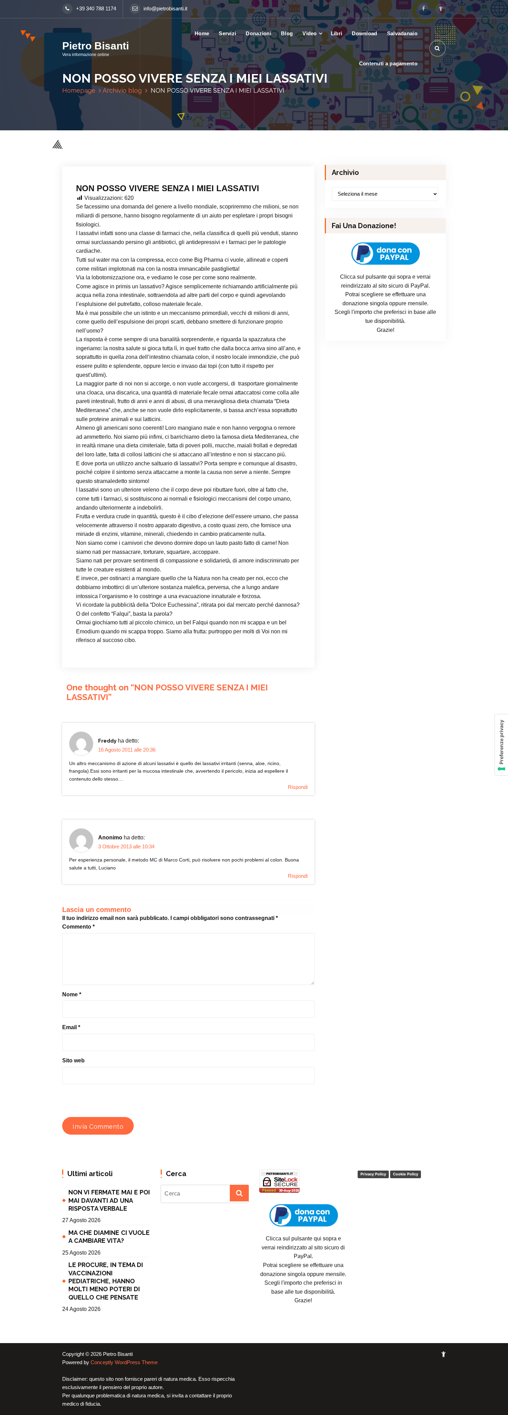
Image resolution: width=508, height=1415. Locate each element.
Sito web (73, 1060)
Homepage (78, 90)
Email (71, 1027)
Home (202, 33)
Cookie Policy (405, 1174)
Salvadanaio (402, 33)
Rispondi (298, 787)
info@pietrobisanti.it (165, 8)
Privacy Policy (373, 1174)
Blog (287, 33)
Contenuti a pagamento (388, 63)
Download (364, 33)
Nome (71, 994)
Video (309, 33)
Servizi (227, 33)
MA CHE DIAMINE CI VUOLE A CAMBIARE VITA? (109, 1236)
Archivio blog (122, 90)
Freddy (107, 741)
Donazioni (258, 33)
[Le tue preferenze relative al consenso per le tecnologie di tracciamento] (501, 744)
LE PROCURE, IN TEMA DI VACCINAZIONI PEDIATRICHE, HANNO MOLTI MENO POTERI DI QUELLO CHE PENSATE (105, 1281)
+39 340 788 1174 (96, 8)
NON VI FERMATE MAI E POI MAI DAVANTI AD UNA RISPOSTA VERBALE (109, 1200)
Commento (78, 927)
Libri (336, 33)
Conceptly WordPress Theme (124, 1362)
